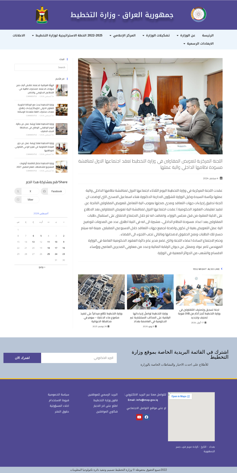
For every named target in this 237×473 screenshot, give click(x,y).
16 (63, 247)
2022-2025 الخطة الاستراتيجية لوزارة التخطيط (69, 35)
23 (63, 254)
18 (48, 247)
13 (33, 241)
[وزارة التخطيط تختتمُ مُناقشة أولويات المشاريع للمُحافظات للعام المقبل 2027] (61, 167)
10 (56, 241)
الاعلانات (19, 35)
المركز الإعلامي (124, 35)
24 (56, 254)
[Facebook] (146, 417)
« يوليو (42, 267)
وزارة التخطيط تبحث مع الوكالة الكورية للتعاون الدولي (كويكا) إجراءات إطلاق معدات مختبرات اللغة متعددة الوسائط (36, 108)
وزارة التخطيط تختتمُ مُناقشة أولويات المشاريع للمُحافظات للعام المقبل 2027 (35, 165)
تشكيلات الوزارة (158, 35)
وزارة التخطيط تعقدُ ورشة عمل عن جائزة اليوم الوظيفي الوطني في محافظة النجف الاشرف (35, 127)
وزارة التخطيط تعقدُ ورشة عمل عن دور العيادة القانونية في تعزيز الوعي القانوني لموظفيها (34, 146)
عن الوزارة (187, 35)
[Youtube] (139, 417)
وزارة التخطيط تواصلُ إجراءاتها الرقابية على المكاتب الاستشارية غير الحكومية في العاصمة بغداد (150, 317)
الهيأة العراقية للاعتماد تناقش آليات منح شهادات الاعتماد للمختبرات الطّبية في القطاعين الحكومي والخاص (35, 89)
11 (48, 241)
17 (56, 247)
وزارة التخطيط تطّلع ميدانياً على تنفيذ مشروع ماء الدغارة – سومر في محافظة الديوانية (101, 317)
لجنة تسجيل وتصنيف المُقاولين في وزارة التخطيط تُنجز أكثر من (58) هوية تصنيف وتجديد (199, 313)
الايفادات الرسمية (200, 43)
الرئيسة (208, 35)
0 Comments (31, 96)
